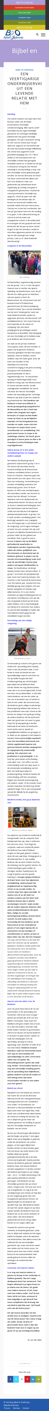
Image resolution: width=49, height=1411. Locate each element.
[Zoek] (36, 35)
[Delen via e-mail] (38, 1379)
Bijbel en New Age (24, 27)
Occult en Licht (24, 22)
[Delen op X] (16, 1379)
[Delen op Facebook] (10, 1379)
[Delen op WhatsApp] (21, 1379)
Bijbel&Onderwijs (11, 1405)
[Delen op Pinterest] (27, 1379)
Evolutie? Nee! (24, 17)
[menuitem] (24, 2)
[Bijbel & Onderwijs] (20, 35)
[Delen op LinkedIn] (33, 1379)
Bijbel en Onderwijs (24, 2)
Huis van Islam (24, 12)
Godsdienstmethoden (24, 7)
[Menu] (41, 35)
